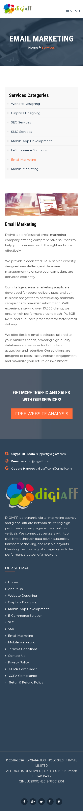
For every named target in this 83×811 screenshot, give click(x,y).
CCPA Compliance (22, 676)
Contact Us (16, 656)
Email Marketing (23, 160)
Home (33, 47)
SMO (12, 629)
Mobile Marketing (24, 169)
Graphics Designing (25, 113)
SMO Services (21, 132)
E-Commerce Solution (25, 616)
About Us (15, 589)
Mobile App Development (31, 141)
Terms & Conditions (22, 649)
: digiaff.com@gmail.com (41, 468)
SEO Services (21, 122)
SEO (11, 622)
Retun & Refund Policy (25, 682)
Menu (74, 11)
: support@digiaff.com (38, 454)
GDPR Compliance (23, 669)
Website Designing (25, 104)
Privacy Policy (18, 662)
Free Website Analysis (41, 413)
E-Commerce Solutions (29, 150)
